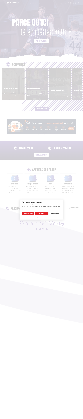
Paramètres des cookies (55, 213)
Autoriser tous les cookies (28, 213)
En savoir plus (24, 209)
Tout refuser (41, 213)
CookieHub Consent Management (43, 217)
